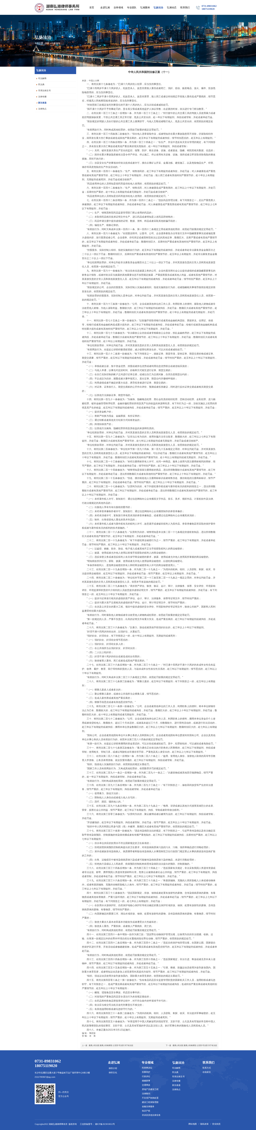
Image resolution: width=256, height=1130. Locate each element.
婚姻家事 (146, 1081)
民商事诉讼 (147, 1068)
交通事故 (146, 1085)
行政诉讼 (146, 1076)
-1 (106, 1124)
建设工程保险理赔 (150, 1102)
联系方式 (207, 1068)
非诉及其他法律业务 (151, 1115)
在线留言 (207, 1072)
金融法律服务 (148, 1106)
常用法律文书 (178, 1076)
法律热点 (176, 1089)
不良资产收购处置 (150, 1098)
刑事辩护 (146, 1072)
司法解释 (176, 1068)
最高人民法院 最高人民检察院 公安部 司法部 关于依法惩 (111, 1045)
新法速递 (176, 1085)
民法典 (175, 1072)
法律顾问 (146, 1094)
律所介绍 (113, 1068)
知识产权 (146, 1111)
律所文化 (113, 1072)
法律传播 (176, 1081)
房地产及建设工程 (150, 1089)
